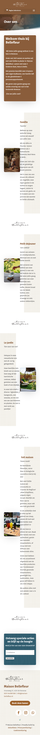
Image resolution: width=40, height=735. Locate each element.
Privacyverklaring (24, 728)
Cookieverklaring (20, 730)
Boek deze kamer (20, 703)
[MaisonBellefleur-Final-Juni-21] (12, 171)
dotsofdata (12, 728)
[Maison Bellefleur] (12, 282)
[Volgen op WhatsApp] (33, 713)
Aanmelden (9, 658)
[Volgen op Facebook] (18, 713)
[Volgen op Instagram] (26, 713)
